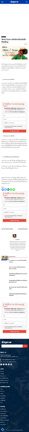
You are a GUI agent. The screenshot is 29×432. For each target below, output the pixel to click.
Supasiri (18, 239)
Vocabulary (7, 5)
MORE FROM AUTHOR (12, 256)
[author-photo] (14, 237)
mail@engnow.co (12, 361)
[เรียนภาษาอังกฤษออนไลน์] (14, 2)
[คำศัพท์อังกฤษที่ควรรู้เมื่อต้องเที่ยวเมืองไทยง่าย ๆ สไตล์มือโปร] (4, 258)
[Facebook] (3, 189)
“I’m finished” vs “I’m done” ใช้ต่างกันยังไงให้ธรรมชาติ (17, 261)
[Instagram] (4, 364)
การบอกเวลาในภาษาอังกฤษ (23, 229)
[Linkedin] (8, 189)
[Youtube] (11, 364)
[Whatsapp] (11, 189)
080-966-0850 (11, 359)
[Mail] (9, 364)
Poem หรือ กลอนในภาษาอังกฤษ (7, 229)
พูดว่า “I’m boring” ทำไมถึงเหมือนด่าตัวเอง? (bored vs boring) (17, 268)
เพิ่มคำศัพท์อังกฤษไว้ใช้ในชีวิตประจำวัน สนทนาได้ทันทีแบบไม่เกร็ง (18, 274)
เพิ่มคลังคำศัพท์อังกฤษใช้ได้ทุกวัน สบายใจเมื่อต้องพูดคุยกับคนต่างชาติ (18, 281)
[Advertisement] (14, 21)
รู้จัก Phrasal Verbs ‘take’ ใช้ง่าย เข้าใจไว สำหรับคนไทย (18, 288)
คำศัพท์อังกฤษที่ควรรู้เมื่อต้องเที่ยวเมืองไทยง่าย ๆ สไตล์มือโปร (18, 294)
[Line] (14, 189)
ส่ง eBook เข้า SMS (14, 131)
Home (2, 5)
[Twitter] (5, 189)
